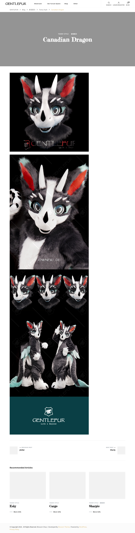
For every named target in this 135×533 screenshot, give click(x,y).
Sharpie (94, 506)
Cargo (53, 506)
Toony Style (63, 34)
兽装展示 (74, 34)
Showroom (38, 4)
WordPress (83, 527)
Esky (13, 506)
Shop (66, 4)
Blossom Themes (64, 527)
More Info (17, 512)
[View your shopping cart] (127, 3)
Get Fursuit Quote (53, 4)
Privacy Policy (14, 529)
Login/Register (119, 5)
